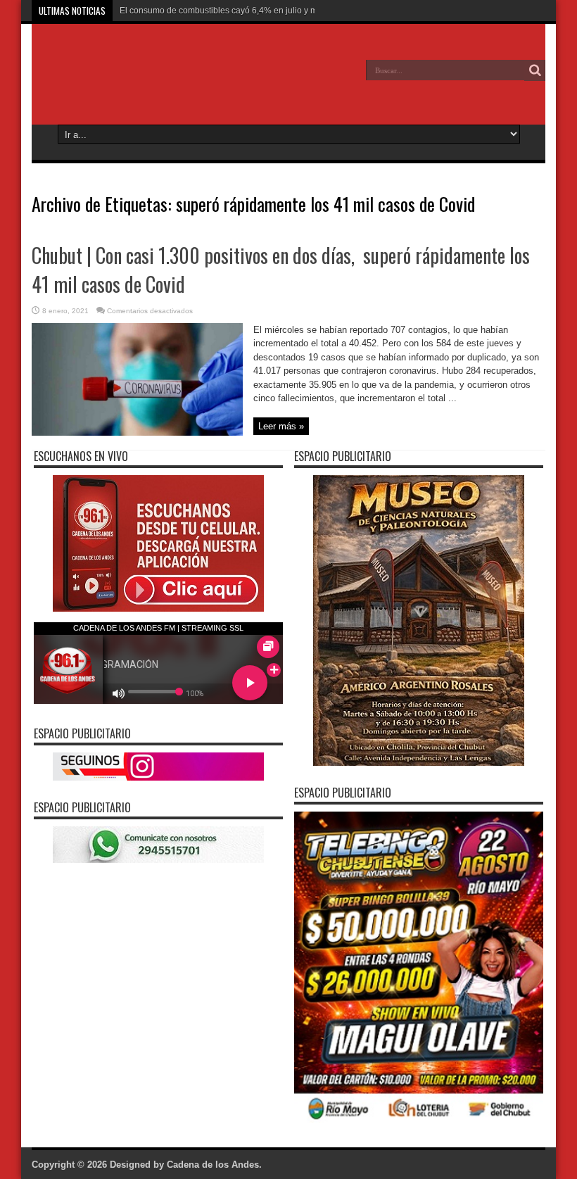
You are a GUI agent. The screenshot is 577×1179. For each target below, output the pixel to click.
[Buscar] (534, 70)
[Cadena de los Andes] (134, 80)
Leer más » (281, 426)
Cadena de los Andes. (214, 1164)
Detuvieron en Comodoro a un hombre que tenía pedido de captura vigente (263, 10)
